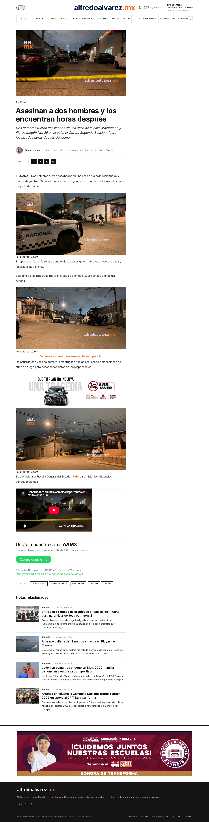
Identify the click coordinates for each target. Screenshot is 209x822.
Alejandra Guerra (33, 150)
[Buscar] (190, 18)
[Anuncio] (71, 390)
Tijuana (23, 19)
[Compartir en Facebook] (34, 161)
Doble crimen (78, 583)
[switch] (20, 8)
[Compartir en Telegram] (53, 161)
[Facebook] (25, 804)
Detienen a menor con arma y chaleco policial (71, 356)
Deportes (102, 19)
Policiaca (37, 19)
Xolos (115, 19)
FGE (75, 476)
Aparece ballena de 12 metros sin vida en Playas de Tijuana (78, 643)
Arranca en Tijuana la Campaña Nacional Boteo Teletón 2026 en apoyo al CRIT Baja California (81, 695)
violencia (107, 583)
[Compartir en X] (40, 161)
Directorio (144, 816)
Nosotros (133, 816)
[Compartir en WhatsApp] (46, 161)
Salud (126, 19)
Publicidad (176, 816)
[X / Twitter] (19, 804)
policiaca (94, 583)
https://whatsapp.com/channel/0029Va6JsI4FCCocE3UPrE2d (49, 573)
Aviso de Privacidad (159, 816)
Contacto (188, 816)
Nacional (87, 19)
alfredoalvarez (104, 7)
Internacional (181, 19)
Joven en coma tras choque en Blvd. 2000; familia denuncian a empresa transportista (78, 669)
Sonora (164, 19)
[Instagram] (31, 804)
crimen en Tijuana (59, 583)
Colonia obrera (39, 583)
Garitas (51, 19)
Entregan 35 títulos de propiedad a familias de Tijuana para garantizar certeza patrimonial (80, 613)
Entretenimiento (145, 19)
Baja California (69, 19)
